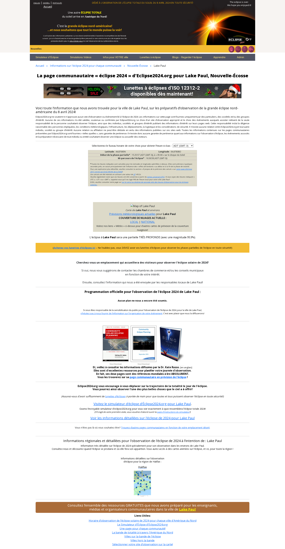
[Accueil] (231, 48)
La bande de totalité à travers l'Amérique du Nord (142, 532)
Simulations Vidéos (80, 57)
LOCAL (134, 222)
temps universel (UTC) (155, 177)
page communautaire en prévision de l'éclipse (158, 377)
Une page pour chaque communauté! (142, 528)
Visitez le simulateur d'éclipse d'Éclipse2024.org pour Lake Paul (142, 404)
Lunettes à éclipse (150, 57)
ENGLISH (36, 3)
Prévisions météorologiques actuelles (132, 214)
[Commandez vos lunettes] (238, 48)
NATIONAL (148, 222)
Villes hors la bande (142, 540)
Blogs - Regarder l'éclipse (187, 57)
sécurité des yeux (76, 41)
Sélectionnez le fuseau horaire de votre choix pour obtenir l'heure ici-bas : (132, 145)
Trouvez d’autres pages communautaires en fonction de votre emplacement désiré (165, 427)
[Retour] (251, 48)
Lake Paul (187, 509)
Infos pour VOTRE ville (115, 57)
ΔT (134, 174)
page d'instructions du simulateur (173, 412)
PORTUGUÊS (57, 3)
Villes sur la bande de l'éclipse (142, 536)
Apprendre (219, 57)
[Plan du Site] (244, 48)
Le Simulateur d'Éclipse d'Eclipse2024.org (142, 524)
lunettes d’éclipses (115, 396)
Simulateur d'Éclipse (47, 57)
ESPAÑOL (46, 3)
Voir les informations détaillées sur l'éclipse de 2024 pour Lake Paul (142, 418)
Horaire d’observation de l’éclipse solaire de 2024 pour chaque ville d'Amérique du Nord (142, 520)
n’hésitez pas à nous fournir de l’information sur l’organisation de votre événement (121, 313)
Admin (240, 57)
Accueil (48, 6)
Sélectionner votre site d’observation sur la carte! (142, 544)
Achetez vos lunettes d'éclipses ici (74, 247)
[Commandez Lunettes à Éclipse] (142, 90)
